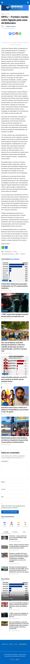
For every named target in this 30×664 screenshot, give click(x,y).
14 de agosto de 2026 (6, 383)
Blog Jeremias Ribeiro (12, 654)
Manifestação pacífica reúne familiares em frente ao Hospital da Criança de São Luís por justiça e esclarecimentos (14, 440)
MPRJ (17, 254)
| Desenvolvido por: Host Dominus (17, 656)
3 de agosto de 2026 (6, 444)
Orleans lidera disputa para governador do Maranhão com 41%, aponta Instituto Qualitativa (14, 286)
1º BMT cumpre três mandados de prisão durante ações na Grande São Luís (18, 615)
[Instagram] (16, 33)
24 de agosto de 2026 (6, 318)
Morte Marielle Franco (8, 254)
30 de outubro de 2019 (8, 28)
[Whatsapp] (19, 33)
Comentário (5, 461)
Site (2, 496)
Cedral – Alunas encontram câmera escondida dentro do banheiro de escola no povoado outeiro (19, 546)
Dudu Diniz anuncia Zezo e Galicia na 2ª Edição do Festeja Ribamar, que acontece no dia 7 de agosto (15, 410)
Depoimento (8, 251)
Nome (3, 482)
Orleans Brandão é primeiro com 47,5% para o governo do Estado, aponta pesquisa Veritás (14, 379)
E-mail (3, 489)
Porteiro (23, 254)
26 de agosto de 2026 (6, 290)
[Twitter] (13, 33)
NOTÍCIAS (7, 13)
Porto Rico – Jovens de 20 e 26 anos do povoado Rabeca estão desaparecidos (18, 537)
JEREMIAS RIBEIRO (10, 26)
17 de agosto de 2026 (6, 353)
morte (15, 251)
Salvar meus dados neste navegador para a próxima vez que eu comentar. (13, 506)
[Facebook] (10, 33)
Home (2, 13)
